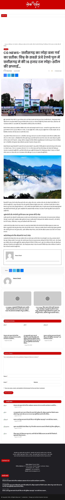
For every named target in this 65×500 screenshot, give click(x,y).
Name (5, 376)
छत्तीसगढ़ (10, 44)
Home (6, 44)
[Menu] (2, 5)
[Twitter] (9, 75)
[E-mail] (6, 264)
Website (36, 382)
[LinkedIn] (12, 75)
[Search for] (63, 5)
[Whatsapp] (63, 497)
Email (5, 382)
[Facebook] (5, 75)
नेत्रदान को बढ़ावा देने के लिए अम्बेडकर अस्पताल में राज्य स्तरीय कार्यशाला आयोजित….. (12, 337)
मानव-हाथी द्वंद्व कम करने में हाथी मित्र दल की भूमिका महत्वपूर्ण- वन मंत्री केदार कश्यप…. (52, 337)
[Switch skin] (60, 5)
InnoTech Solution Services (41, 497)
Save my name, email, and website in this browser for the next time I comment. (25, 388)
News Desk (9, 70)
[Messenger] (16, 75)
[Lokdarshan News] (32, 4)
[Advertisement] (32, 29)
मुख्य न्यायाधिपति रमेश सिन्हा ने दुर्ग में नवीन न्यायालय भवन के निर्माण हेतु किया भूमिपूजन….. (37, 426)
